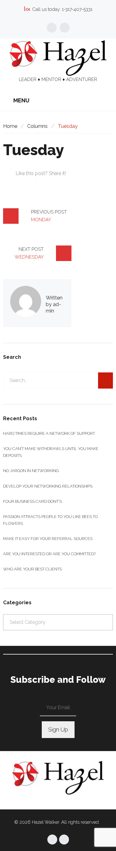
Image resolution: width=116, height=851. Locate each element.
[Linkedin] (65, 28)
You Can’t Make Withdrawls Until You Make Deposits (50, 452)
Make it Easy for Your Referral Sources (47, 538)
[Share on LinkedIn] (55, 183)
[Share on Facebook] (21, 183)
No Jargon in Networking (31, 470)
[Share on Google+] (44, 183)
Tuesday (33, 150)
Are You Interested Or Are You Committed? (49, 554)
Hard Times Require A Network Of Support (49, 433)
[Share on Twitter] (32, 183)
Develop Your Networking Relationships (47, 486)
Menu (20, 100)
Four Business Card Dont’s (32, 501)
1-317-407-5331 (77, 9)
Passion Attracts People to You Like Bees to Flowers (50, 520)
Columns (37, 126)
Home (10, 126)
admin (53, 307)
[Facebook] (52, 28)
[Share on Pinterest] (66, 183)
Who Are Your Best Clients (32, 569)
